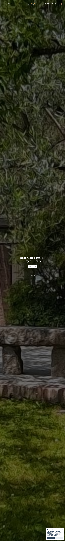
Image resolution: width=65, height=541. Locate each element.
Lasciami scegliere (54, 535)
